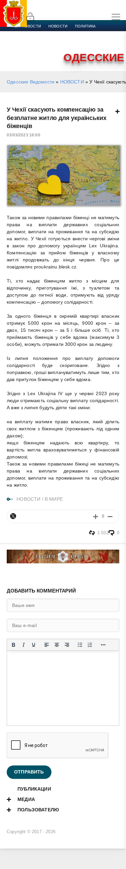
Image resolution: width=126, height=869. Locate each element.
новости (58, 26)
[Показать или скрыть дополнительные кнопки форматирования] (103, 645)
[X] (13, 516)
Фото (18, 50)
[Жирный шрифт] (13, 645)
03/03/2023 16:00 (23, 135)
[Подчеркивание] (34, 645)
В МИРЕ (54, 499)
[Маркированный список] (80, 645)
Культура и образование (38, 42)
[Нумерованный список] (90, 645)
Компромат (83, 42)
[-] (110, 516)
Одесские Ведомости (30, 81)
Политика (85, 26)
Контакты (41, 50)
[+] (95, 516)
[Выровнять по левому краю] (47, 645)
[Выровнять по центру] (57, 645)
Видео (108, 42)
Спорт (74, 34)
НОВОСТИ (72, 81)
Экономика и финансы (36, 34)
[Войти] (30, 17)
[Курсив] (23, 645)
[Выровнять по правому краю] (67, 645)
